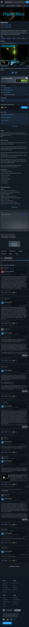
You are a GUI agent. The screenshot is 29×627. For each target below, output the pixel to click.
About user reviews (4, 236)
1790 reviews (12, 458)
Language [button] (20, 251)
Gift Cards (5, 591)
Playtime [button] (10, 253)
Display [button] (16, 253)
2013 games (6, 268)
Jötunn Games (8, 24)
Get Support (15, 601)
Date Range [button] (3, 253)
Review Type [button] (3, 251)
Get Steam (15, 597)
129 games (6, 530)
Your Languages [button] (8, 258)
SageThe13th (7, 494)
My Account (15, 604)
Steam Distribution (6, 589)
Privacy (4, 597)
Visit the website (4, 120)
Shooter (3, 38)
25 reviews (6, 299)
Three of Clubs (7, 298)
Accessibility (5, 599)
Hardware (15, 587)
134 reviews (6, 403)
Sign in (2, 68)
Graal (2, 136)
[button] (3, 5)
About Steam (5, 582)
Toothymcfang (7, 328)
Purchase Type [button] (12, 251)
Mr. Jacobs (6, 456)
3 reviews (5, 548)
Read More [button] (24, 355)
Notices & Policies (6, 601)
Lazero (5, 402)
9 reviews (5, 330)
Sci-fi (19, 38)
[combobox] (15, 2)
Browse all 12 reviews (14, 566)
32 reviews (6, 367)
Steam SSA (5, 585)
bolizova (6, 547)
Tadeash (5, 437)
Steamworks (5, 587)
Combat (8, 38)
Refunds (4, 606)
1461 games (6, 458)
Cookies (4, 604)
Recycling (15, 589)
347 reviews (12, 268)
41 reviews (11, 530)
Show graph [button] (24, 253)
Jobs (14, 585)
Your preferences (12, 236)
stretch (5, 366)
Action (14, 38)
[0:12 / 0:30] (14, 52)
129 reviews (6, 439)
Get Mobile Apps (7, 623)
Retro (23, 38)
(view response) (4, 490)
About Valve (15, 582)
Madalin (5, 529)
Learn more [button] (24, 107)
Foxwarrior (6, 267)
